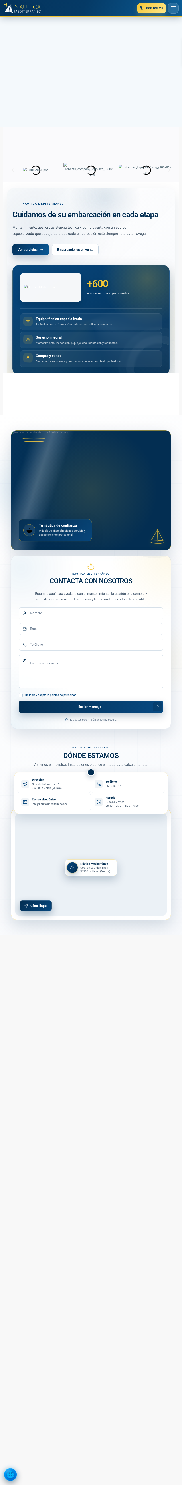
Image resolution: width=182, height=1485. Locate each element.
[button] (12, 170)
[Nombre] (91, 613)
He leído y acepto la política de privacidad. (51, 695)
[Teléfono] (91, 645)
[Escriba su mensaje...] (91, 671)
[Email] (91, 629)
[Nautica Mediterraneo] (22, 8)
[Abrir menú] (173, 8)
